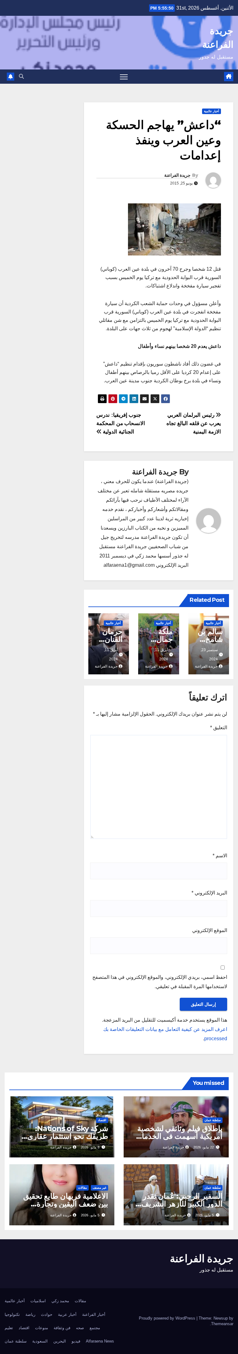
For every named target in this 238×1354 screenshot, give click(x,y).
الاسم (220, 855)
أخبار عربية (67, 1314)
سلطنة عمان (213, 1120)
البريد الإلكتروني (209, 892)
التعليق (218, 727)
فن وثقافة (62, 1327)
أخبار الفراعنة (93, 1314)
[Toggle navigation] (123, 77)
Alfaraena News (100, 1341)
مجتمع (95, 1327)
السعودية (40, 1341)
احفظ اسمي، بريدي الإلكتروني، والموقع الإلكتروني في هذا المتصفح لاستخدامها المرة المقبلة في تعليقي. (159, 981)
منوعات (41, 1327)
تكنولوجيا (12, 1314)
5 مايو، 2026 (204, 1215)
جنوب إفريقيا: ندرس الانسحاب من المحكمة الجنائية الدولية (120, 423)
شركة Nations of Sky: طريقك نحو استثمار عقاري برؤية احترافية (67, 1136)
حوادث (46, 1314)
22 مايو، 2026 (203, 1147)
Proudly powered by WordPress (167, 1318)
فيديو (76, 1341)
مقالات (82, 1187)
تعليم (9, 1327)
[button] (21, 76)
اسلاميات (38, 1301)
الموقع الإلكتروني (209, 930)
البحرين (59, 1341)
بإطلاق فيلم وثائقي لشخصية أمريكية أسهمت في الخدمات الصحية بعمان (179, 1136)
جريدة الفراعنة (177, 175)
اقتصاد (102, 1120)
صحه (80, 1327)
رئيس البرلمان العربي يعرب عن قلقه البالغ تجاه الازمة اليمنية (193, 423)
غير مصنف (99, 1187)
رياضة (30, 1314)
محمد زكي (60, 1301)
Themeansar (222, 1323)
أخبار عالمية (211, 111)
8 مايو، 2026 (90, 1147)
